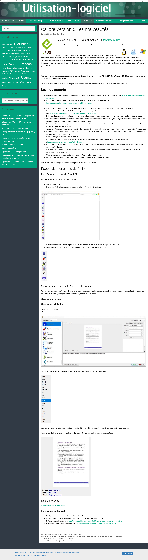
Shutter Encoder (7, 74)
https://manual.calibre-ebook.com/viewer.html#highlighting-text (69, 103)
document (18, 50)
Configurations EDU (126, 21)
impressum (144, 1)
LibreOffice (15, 59)
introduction (5, 60)
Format (22, 53)
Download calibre (111, 40)
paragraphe (5, 71)
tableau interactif (18, 74)
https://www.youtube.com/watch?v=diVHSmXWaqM (96, 524)
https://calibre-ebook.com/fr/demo (53, 506)
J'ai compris (127, 553)
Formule (27, 53)
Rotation (33, 71)
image (20, 57)
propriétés (17, 71)
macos (107, 536)
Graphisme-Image (36, 21)
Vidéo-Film (72, 21)
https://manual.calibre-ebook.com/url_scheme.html (66, 142)
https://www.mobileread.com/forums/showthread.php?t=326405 (73, 113)
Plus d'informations (39, 555)
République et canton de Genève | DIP (12, 1)
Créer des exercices (104, 21)
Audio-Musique (55, 21)
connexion (136, 1)
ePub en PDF (73, 536)
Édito (143, 21)
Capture (4, 47)
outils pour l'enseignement (23, 68)
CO (8, 47)
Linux (102, 536)
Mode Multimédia (9, 148)
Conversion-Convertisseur (17, 47)
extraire (13, 53)
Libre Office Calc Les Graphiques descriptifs (58, 538)
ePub (67, 536)
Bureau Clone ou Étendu (12, 145)
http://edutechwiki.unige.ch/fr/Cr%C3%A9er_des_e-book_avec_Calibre (95, 521)
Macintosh (14, 64)
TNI (19, 78)
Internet (21, 21)
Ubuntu (112, 536)
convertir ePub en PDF (56, 536)
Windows (119, 536)
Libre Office (27, 59)
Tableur (11, 78)
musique (4, 68)
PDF (11, 71)
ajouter (4, 44)
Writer (4, 86)
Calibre (45, 536)
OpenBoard (11, 68)
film (17, 53)
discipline (11, 50)
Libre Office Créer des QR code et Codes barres (59, 541)
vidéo (4, 82)
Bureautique (6, 21)
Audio (9, 44)
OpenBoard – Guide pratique (14, 152)
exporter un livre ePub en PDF (89, 536)
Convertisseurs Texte (59, 534)
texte (16, 78)
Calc (28, 44)
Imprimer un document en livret (15, 128)
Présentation (25, 71)
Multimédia (87, 21)
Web (16, 83)
